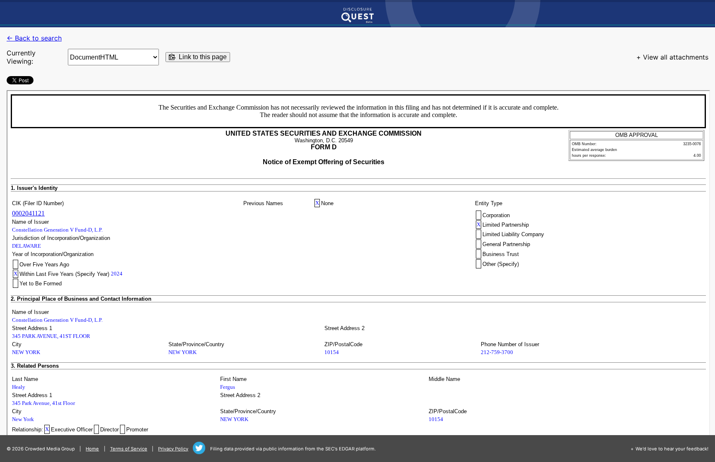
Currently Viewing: (21, 57)
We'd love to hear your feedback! (672, 449)
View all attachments (675, 57)
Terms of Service (128, 449)
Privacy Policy (173, 449)
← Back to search (34, 38)
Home (92, 449)
